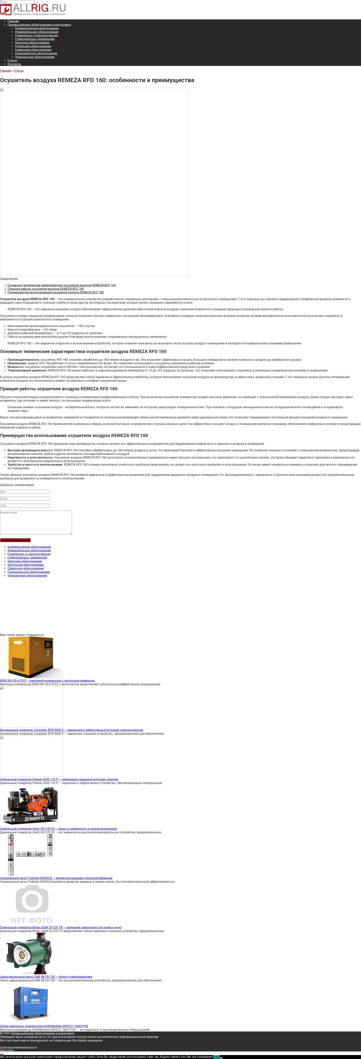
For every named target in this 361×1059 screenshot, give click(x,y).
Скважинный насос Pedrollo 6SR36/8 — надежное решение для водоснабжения (56, 878)
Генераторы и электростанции (36, 35)
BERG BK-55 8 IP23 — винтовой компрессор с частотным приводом (47, 680)
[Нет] (221, 1057)
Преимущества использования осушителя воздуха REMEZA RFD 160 (56, 292)
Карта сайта (7, 1050)
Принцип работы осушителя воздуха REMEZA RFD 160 (46, 289)
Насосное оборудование (32, 42)
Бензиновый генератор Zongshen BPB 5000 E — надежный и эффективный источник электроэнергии (71, 730)
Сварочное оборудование (33, 50)
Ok (216, 1057)
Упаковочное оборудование (35, 57)
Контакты (14, 64)
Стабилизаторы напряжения (35, 39)
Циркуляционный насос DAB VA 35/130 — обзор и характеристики (46, 977)
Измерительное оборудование (36, 32)
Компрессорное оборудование (37, 28)
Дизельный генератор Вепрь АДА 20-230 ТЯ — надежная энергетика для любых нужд (61, 927)
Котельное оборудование (33, 46)
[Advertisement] (113, 606)
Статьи (12, 60)
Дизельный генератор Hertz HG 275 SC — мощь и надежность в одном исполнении (58, 829)
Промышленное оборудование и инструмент (39, 25)
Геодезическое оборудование (36, 53)
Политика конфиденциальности (18, 1047)
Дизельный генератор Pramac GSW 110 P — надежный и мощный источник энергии (59, 779)
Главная (13, 21)
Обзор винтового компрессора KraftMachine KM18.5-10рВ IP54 (44, 1026)
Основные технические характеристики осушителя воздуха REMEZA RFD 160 (62, 285)
